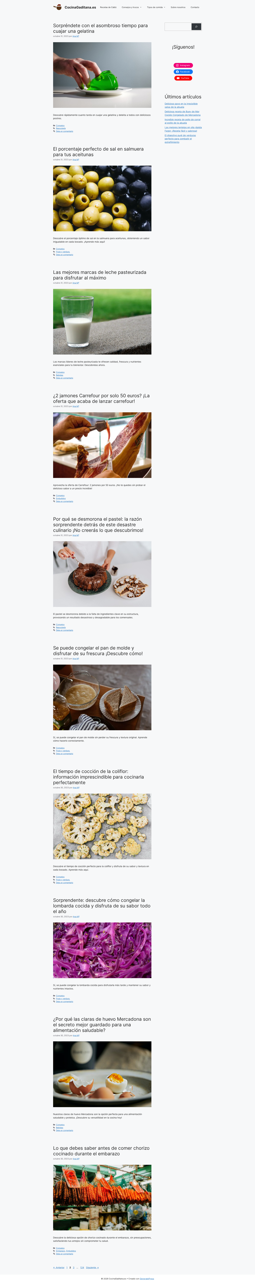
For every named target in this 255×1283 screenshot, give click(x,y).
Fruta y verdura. (63, 252)
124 (82, 1267)
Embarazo (60, 1251)
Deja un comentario (64, 131)
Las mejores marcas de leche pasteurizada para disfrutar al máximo (99, 275)
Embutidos (61, 498)
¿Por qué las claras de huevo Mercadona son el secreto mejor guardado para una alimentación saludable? (102, 1024)
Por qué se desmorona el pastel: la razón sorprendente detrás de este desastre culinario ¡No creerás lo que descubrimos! (98, 524)
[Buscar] (196, 26)
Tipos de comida (155, 7)
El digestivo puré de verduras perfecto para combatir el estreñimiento (180, 139)
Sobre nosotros (178, 7)
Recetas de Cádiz (108, 7)
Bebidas (59, 375)
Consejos (60, 125)
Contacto (195, 7)
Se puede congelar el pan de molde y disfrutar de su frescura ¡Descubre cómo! (98, 650)
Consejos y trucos (130, 7)
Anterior (58, 1267)
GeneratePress (147, 1278)
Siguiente (92, 1267)
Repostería (61, 128)
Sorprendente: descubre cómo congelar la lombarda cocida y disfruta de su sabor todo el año (101, 905)
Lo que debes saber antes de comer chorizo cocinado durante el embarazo (101, 1150)
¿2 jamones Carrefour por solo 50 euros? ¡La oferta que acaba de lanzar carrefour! (101, 398)
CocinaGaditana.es (80, 7)
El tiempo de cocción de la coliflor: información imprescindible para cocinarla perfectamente (98, 776)
